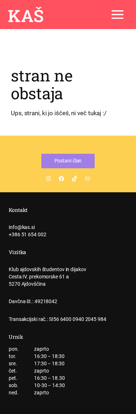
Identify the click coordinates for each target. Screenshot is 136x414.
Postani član (68, 161)
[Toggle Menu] (117, 14)
